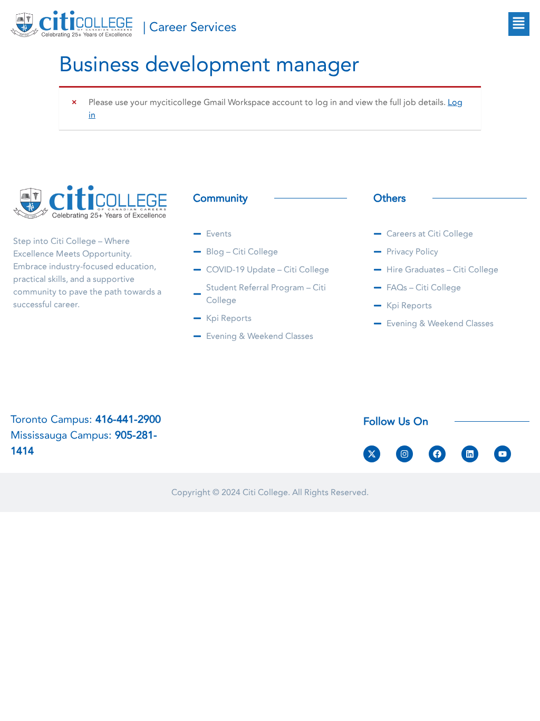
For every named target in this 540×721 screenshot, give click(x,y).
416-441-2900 (128, 419)
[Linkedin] (469, 453)
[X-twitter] (371, 453)
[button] (518, 23)
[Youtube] (502, 453)
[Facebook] (437, 453)
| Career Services (189, 27)
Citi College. (266, 492)
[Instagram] (404, 453)
